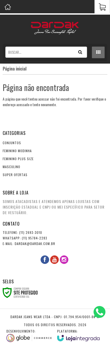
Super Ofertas (15, 174)
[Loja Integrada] (78, 335)
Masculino (11, 166)
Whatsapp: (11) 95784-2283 (25, 238)
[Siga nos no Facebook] (45, 259)
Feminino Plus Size (18, 158)
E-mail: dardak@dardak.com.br (29, 243)
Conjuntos (12, 142)
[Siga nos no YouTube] (54, 259)
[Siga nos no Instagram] (64, 259)
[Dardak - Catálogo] (55, 28)
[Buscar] (80, 52)
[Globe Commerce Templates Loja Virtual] (29, 335)
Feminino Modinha (17, 150)
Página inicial (14, 68)
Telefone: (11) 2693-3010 (22, 232)
